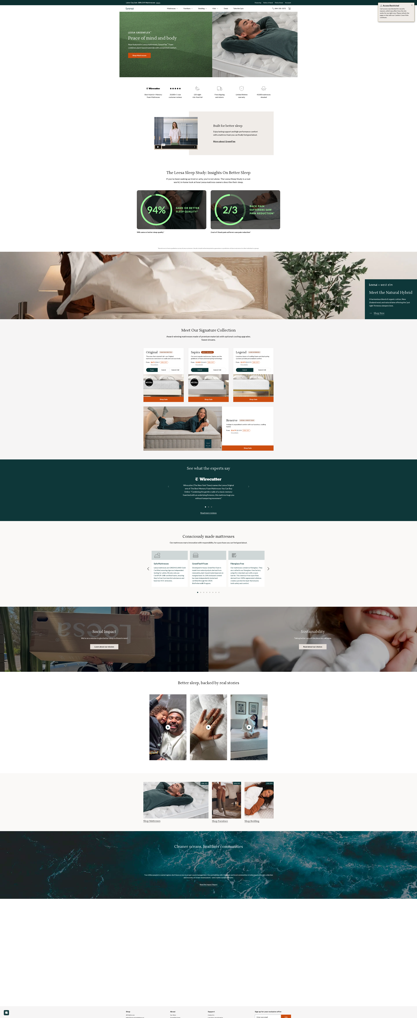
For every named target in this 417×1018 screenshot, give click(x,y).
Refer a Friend (268, 3)
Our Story (173, 1015)
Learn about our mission (104, 647)
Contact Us (211, 1015)
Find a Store (279, 3)
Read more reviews (208, 513)
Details (158, 3)
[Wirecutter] (208, 479)
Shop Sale (164, 399)
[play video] (167, 727)
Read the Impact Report (208, 884)
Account (288, 3)
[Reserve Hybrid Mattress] (182, 429)
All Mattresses (130, 1015)
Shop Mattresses (139, 55)
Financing (258, 3)
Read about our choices (312, 647)
